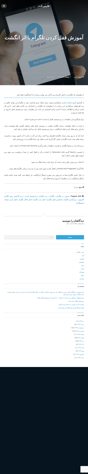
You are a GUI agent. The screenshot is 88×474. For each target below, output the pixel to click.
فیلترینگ (81, 272)
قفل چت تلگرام (39, 200)
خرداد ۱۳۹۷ (80, 324)
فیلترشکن (20, 396)
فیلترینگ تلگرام (35, 396)
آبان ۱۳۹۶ (81, 347)
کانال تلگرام (22, 405)
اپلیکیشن (81, 262)
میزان (76, 187)
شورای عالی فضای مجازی (47, 393)
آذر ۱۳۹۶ (81, 344)
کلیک (40, 405)
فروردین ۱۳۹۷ (80, 331)
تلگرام (51, 196)
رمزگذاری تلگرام (70, 200)
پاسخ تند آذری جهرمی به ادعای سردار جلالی (71, 304)
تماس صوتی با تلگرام (35, 390)
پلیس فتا (35, 402)
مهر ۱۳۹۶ (81, 351)
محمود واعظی (9, 399)
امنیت (75, 77)
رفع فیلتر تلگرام (9, 393)
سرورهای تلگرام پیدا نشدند (76, 301)
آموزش (80, 77)
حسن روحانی (65, 390)
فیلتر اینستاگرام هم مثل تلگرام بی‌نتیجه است (71, 308)
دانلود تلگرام (74, 390)
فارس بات (44, 5)
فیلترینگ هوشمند (47, 396)
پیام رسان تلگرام (53, 402)
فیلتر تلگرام (12, 396)
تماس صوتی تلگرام (48, 390)
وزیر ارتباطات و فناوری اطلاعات (14, 402)
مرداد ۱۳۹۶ (80, 357)
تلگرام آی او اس (71, 387)
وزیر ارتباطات (68, 399)
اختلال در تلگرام (18, 387)
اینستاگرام (57, 387)
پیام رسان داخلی (64, 402)
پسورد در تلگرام (62, 196)
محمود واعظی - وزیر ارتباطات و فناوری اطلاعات (29, 399)
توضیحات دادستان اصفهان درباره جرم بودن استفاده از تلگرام (66, 439)
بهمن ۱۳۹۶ (81, 337)
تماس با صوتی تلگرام (20, 390)
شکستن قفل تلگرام (54, 200)
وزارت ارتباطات (57, 399)
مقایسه (82, 279)
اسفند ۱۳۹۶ (80, 334)
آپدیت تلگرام (80, 252)
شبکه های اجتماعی (32, 393)
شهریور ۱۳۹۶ (80, 354)
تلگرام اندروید (9, 390)
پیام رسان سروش (76, 402)
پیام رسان (43, 402)
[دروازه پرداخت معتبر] (44, 460)
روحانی (18, 393)
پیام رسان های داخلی (11, 405)
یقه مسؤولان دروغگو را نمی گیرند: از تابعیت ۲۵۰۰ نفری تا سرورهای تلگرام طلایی (60, 298)
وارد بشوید (69, 223)
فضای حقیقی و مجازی (76, 393)
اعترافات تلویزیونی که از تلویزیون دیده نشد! (71, 443)
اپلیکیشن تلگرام (47, 387)
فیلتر (6, 396)
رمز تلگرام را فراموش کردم (36, 196)
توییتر (57, 390)
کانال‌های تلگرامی (32, 405)
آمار (83, 255)
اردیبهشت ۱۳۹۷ (79, 328)
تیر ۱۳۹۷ (81, 321)
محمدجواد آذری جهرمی (69, 396)
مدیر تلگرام (48, 399)
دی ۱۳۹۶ (81, 341)
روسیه (23, 393)
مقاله (82, 275)
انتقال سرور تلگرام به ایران (33, 387)
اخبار (82, 265)
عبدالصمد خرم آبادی (62, 393)
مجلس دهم (57, 396)
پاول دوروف (28, 402)
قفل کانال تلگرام (25, 200)
